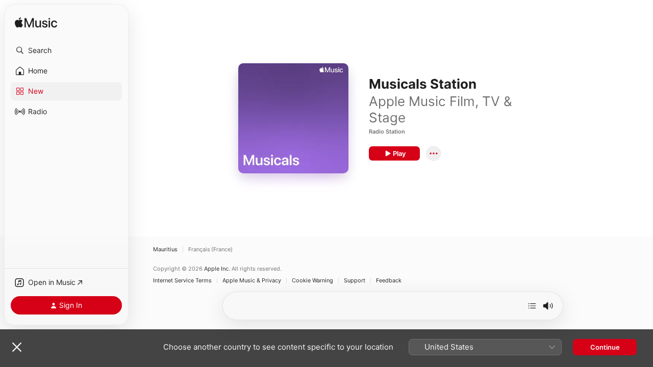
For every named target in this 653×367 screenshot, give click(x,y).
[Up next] (532, 306)
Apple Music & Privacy (251, 280)
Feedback (388, 280)
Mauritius (165, 249)
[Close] (16, 347)
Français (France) (210, 249)
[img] (36, 23)
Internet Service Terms (182, 280)
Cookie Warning (312, 280)
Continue (605, 347)
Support (354, 280)
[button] (66, 50)
